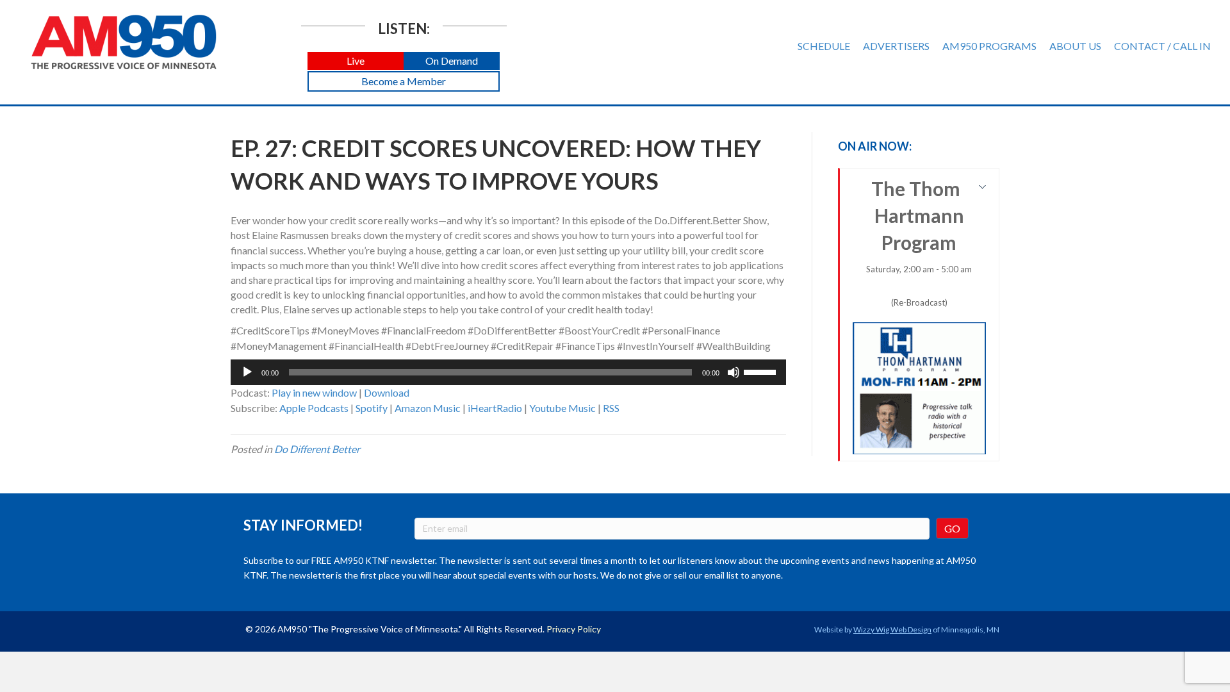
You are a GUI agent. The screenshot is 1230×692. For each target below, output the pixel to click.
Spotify (372, 408)
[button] (356, 61)
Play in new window (314, 392)
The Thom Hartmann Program (919, 242)
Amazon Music (428, 408)
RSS (611, 408)
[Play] (247, 372)
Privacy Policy (573, 628)
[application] (508, 372)
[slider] (762, 371)
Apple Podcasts (313, 408)
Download (386, 392)
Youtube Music (562, 408)
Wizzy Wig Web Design (892, 629)
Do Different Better (317, 449)
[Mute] (733, 372)
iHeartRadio (495, 408)
